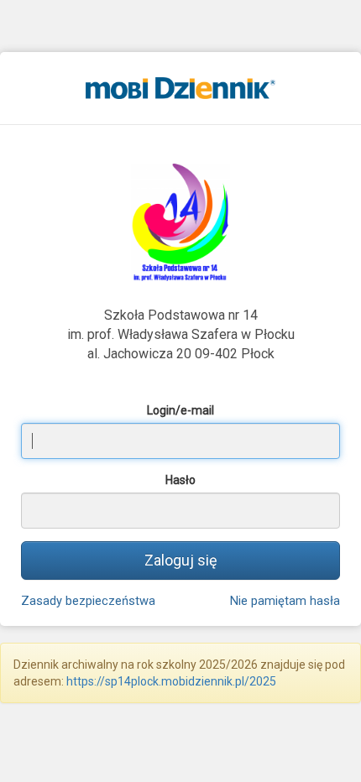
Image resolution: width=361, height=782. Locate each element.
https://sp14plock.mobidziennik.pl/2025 (171, 681)
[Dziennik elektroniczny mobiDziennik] (180, 87)
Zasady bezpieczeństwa (88, 600)
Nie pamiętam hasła (285, 600)
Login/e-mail (180, 410)
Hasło (180, 480)
